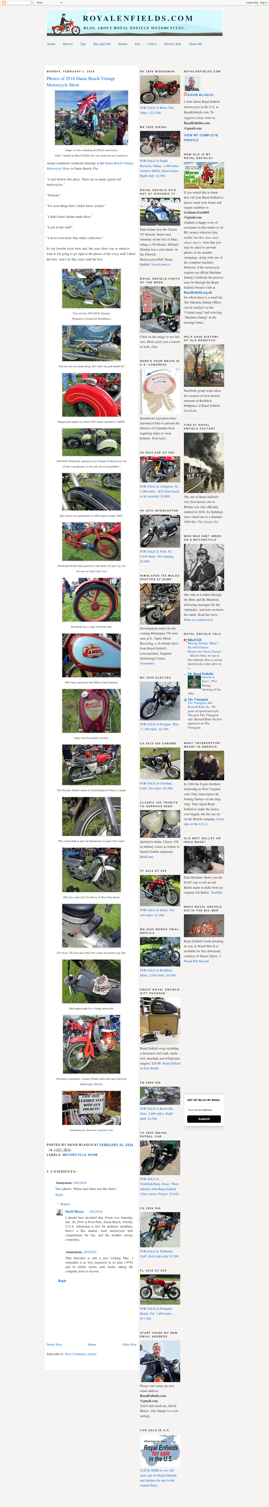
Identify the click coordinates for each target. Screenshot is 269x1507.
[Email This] (55, 1150)
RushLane (146, 856)
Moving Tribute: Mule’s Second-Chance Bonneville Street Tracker (204, 647)
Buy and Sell (102, 44)
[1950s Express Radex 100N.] (91, 510)
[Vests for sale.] (91, 1124)
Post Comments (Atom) (80, 1354)
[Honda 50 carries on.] (91, 1073)
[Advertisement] (134, 56)
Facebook (190, 410)
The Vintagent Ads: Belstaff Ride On (200, 705)
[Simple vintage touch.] (91, 835)
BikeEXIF (195, 639)
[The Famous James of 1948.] (91, 677)
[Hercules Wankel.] (91, 785)
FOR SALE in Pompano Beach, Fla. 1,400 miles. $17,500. (156, 1313)
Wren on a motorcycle (198, 619)
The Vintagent (198, 699)
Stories (122, 44)
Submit (204, 1119)
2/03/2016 (89, 1252)
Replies (65, 1204)
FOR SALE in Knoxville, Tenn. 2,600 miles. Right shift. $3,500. (157, 1113)
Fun (137, 44)
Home (51, 44)
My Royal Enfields (201, 673)
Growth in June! (208, 679)
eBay (154, 346)
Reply (59, 1194)
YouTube (216, 892)
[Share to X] (62, 1150)
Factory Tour (172, 44)
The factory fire (208, 521)
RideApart (159, 438)
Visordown (147, 663)
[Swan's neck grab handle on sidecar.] (91, 416)
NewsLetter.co (160, 264)
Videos (152, 44)
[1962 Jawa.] (91, 892)
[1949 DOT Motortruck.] (91, 455)
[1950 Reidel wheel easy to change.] (91, 621)
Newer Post (54, 1344)
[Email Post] (50, 1149)
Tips (83, 44)
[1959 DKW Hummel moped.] (91, 308)
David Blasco (74, 1211)
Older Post (129, 1344)
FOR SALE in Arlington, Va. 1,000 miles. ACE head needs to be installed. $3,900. (159, 491)
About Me (195, 44)
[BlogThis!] (59, 1150)
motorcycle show (80, 1154)
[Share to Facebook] (66, 1150)
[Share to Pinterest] (69, 1150)
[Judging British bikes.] (91, 144)
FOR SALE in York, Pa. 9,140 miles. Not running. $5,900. (157, 556)
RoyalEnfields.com (134, 17)
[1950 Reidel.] (91, 560)
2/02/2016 (80, 1182)
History (68, 44)
